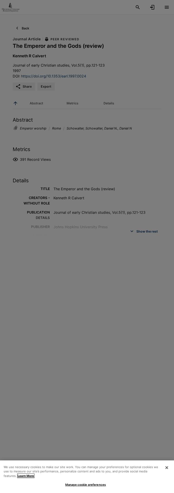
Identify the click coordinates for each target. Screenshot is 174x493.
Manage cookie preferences (85, 484)
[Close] (167, 468)
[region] (87, 476)
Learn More (26, 476)
